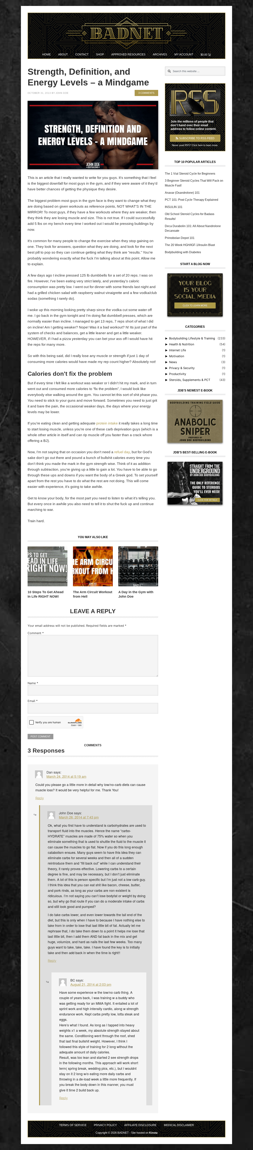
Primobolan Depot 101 (179, 237)
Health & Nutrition (181, 344)
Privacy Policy (105, 1125)
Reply (39, 798)
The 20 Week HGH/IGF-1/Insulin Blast (190, 245)
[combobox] (195, 71)
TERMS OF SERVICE (72, 1125)
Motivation (176, 356)
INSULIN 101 (173, 207)
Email (33, 700)
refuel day (122, 452)
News (173, 362)
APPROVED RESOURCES (128, 54)
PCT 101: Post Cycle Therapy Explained (191, 199)
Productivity (177, 374)
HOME (46, 54)
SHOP (100, 54)
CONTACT (82, 54)
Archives (160, 54)
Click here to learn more (204, 145)
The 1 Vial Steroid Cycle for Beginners (190, 173)
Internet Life (177, 350)
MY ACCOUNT (183, 54)
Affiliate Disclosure (140, 1125)
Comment (36, 633)
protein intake (107, 423)
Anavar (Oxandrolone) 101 (182, 192)
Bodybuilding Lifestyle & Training (192, 338)
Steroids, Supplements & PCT (189, 380)
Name (33, 683)
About (63, 54)
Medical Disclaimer (179, 1125)
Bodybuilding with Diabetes (183, 252)
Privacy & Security (182, 368)
